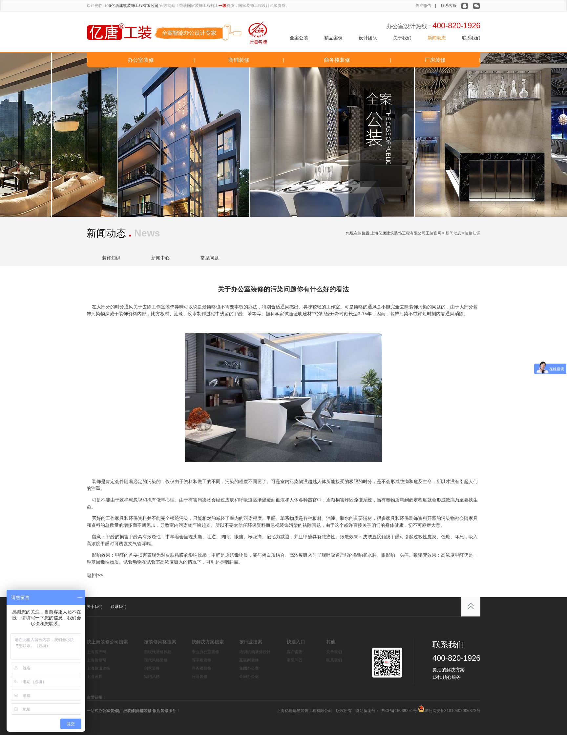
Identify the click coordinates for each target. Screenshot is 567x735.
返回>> (95, 575)
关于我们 (402, 37)
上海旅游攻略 (98, 668)
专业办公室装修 (205, 652)
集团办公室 (249, 668)
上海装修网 (96, 660)
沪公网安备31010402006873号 (452, 710)
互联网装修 (249, 660)
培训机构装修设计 (255, 652)
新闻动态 (437, 37)
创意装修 (152, 668)
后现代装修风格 (158, 652)
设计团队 (368, 37)
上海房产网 (96, 652)
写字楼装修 (201, 660)
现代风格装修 (156, 660)
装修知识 (111, 257)
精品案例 (333, 37)
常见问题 (209, 257)
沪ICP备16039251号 (398, 710)
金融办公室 (249, 676)
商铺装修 (238, 60)
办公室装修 (141, 60)
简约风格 (152, 676)
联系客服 (449, 5)
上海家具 (94, 676)
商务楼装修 (337, 60)
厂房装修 (435, 60)
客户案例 (295, 652)
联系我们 (471, 37)
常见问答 (295, 660)
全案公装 (299, 37)
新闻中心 (160, 257)
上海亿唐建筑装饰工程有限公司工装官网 (405, 233)
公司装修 (199, 676)
